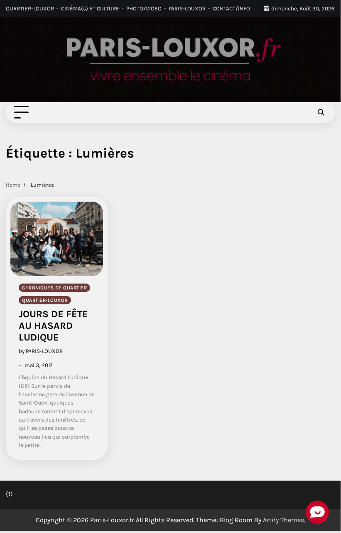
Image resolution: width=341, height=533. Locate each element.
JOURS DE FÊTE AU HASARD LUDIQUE (53, 325)
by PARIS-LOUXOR (41, 351)
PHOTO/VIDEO (144, 8)
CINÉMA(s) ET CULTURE (90, 8)
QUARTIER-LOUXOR (30, 8)
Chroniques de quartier (54, 288)
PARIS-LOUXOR (187, 8)
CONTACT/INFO (231, 8)
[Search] (321, 112)
